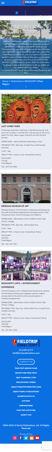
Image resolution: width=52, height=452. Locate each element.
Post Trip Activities (26, 410)
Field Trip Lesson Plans (26, 368)
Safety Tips (26, 415)
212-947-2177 (26, 350)
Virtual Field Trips (24, 67)
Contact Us (25, 361)
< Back (26, 87)
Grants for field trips (26, 373)
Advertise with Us (26, 396)
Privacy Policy (26, 434)
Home (5, 81)
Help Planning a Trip (26, 377)
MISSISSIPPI (30, 81)
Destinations (17, 81)
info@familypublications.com (26, 353)
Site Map (26, 401)
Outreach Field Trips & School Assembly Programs (25, 70)
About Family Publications (26, 391)
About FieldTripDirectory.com (26, 387)
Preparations (26, 405)
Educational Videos (26, 382)
